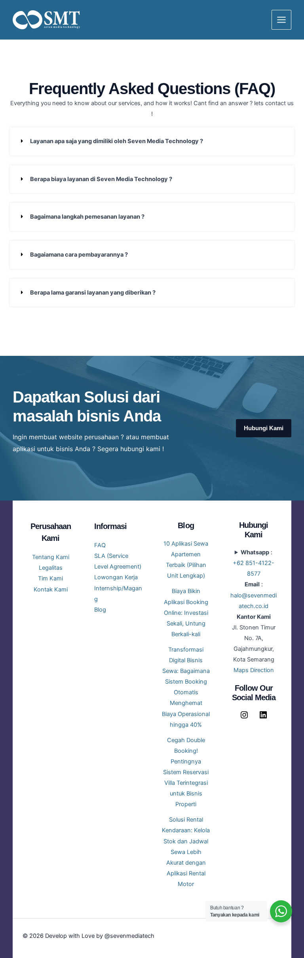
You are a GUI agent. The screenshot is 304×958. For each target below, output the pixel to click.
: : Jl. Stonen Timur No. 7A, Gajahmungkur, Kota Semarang (253, 611)
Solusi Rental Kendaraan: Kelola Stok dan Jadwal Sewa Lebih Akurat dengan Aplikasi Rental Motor (186, 852)
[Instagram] (244, 717)
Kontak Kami (51, 589)
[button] (152, 141)
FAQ (100, 545)
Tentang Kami (50, 557)
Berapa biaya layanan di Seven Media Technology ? (101, 179)
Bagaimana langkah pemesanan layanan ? (87, 216)
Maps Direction (254, 670)
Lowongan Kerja (116, 577)
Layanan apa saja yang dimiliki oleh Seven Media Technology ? (116, 141)
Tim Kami (50, 578)
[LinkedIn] (263, 717)
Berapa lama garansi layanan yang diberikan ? (93, 292)
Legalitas (51, 567)
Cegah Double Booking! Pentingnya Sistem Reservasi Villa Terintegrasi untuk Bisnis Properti (186, 772)
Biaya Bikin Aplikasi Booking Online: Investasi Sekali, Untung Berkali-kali (186, 612)
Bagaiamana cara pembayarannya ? (79, 254)
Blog (100, 609)
